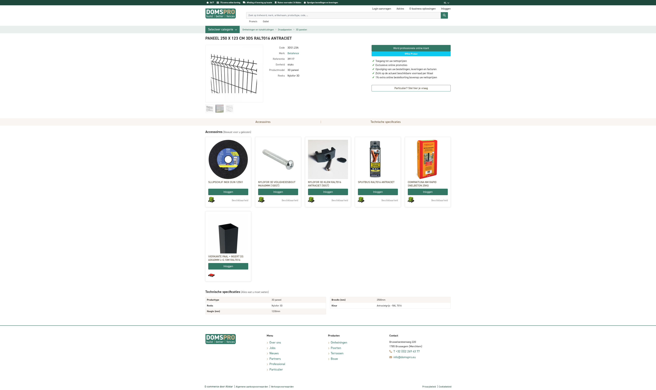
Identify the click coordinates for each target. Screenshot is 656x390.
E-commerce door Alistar (219, 386)
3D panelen (301, 29)
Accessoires (262, 122)
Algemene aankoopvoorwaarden (252, 386)
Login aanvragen (381, 8)
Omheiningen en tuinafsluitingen (258, 29)
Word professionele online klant (411, 48)
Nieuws (274, 353)
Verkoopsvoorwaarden (282, 386)
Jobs (272, 348)
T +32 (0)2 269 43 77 (406, 351)
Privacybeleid (429, 386)
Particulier (276, 369)
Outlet (266, 21)
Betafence (293, 53)
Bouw (334, 359)
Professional (277, 364)
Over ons (275, 342)
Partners (275, 359)
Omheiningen (339, 342)
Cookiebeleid (445, 386)
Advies (400, 8)
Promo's (253, 21)
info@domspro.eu (404, 357)
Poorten (336, 348)
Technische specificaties (386, 122)
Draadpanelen (285, 29)
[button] (222, 29)
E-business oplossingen (422, 8)
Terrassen (337, 353)
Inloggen (228, 192)
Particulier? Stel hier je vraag (411, 88)
